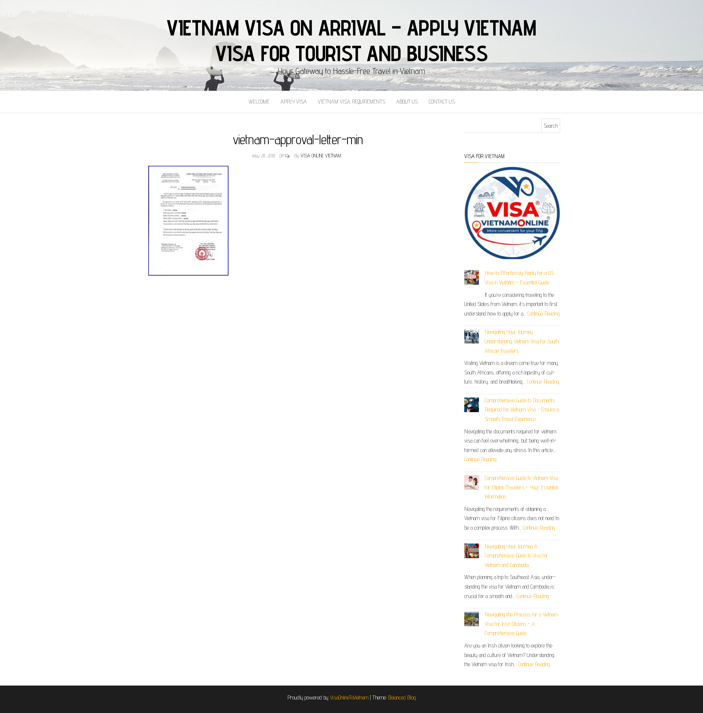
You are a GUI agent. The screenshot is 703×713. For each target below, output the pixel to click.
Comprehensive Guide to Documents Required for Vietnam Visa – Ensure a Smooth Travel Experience (522, 409)
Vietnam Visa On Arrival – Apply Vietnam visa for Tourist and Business (351, 40)
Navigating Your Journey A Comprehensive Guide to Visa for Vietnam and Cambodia (516, 555)
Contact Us (442, 101)
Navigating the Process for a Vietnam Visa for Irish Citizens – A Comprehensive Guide (521, 624)
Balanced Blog (402, 697)
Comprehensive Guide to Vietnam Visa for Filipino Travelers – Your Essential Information (521, 487)
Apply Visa (293, 101)
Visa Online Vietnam (321, 155)
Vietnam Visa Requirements (351, 101)
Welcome (259, 101)
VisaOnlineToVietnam (349, 697)
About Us (407, 101)
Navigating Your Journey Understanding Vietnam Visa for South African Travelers (522, 341)
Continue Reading (544, 313)
